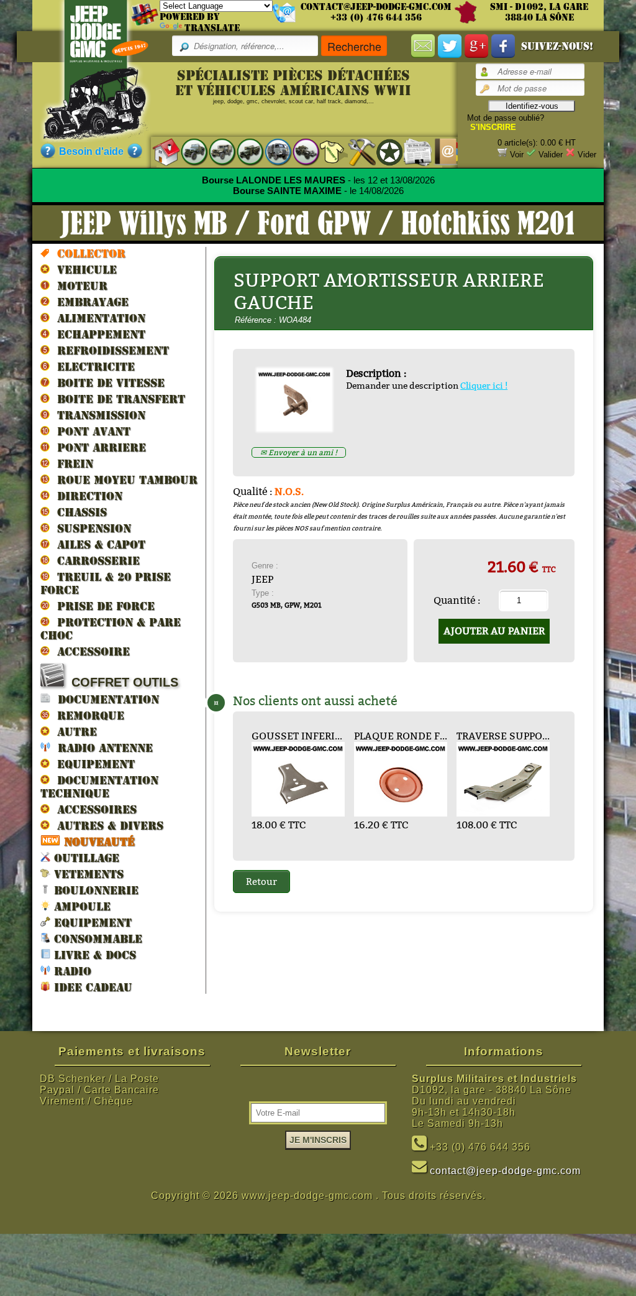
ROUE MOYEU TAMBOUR (124, 479)
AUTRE (73, 731)
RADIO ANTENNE (101, 747)
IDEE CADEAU (91, 987)
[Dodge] (216, 151)
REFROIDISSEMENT (109, 350)
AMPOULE (80, 906)
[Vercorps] (328, 151)
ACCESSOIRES (93, 809)
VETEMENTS (87, 874)
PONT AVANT (90, 431)
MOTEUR (78, 285)
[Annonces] (411, 151)
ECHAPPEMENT (97, 334)
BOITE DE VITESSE (107, 382)
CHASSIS (78, 512)
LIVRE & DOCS (93, 955)
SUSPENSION (90, 528)
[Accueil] (160, 151)
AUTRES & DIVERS (106, 825)
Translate (212, 28)
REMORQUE (87, 715)
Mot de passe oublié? (505, 118)
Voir (517, 154)
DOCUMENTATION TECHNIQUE (99, 786)
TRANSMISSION (97, 415)
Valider (550, 154)
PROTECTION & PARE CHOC (110, 629)
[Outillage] (356, 151)
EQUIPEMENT (92, 764)
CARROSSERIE (95, 560)
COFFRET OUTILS (121, 682)
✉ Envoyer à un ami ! (298, 452)
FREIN (71, 463)
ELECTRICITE (92, 366)
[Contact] (439, 151)
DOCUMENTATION (104, 699)
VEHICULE (83, 269)
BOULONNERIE (94, 890)
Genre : (265, 565)
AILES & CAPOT (97, 544)
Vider (587, 154)
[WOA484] (299, 427)
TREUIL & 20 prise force (105, 583)
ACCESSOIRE (90, 651)
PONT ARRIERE (98, 447)
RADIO (70, 971)
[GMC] (244, 151)
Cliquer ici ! (483, 385)
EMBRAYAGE (89, 302)
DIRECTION (86, 496)
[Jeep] (188, 151)
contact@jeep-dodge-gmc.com (376, 7)
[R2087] (272, 151)
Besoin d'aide (91, 151)
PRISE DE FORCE (102, 606)
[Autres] (300, 151)
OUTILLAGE (84, 858)
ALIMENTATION (97, 318)
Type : (263, 593)
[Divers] (384, 152)
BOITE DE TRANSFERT (117, 399)
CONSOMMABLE (96, 938)
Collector (87, 253)
